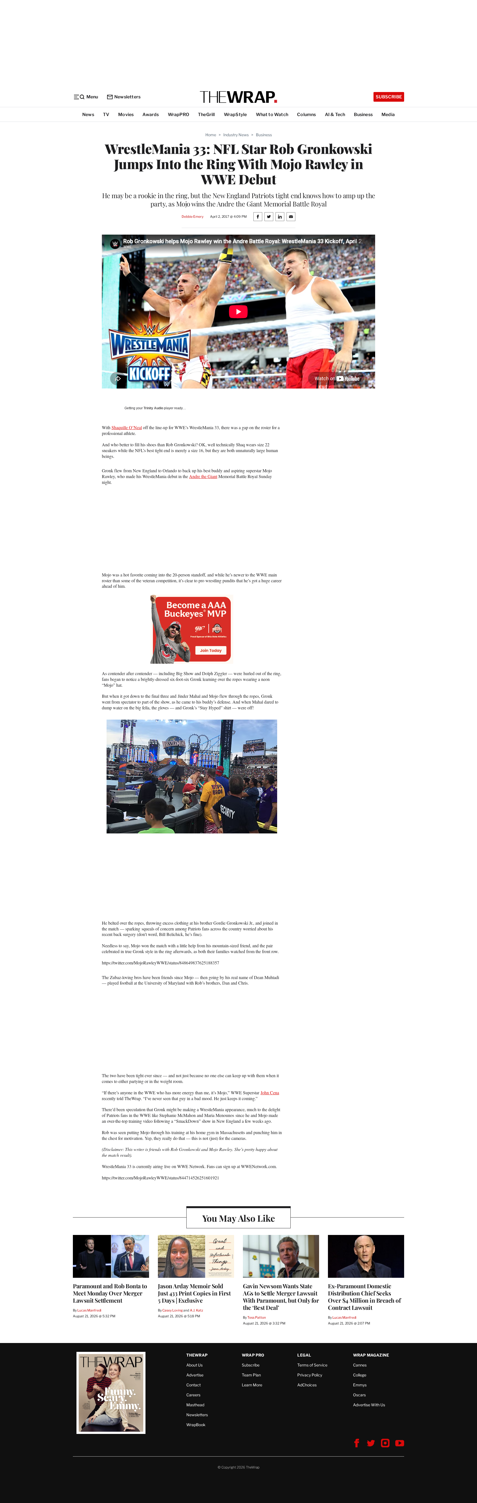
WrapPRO (178, 114)
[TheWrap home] (238, 97)
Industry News (236, 134)
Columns (306, 114)
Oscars (359, 1394)
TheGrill (206, 114)
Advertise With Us (369, 1404)
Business (363, 114)
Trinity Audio (153, 408)
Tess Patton (256, 1317)
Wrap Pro (253, 1355)
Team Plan (251, 1375)
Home (210, 134)
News (88, 114)
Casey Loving (172, 1310)
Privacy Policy (309, 1375)
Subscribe (389, 96)
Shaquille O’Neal (127, 427)
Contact (193, 1385)
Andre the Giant (203, 476)
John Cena (270, 1092)
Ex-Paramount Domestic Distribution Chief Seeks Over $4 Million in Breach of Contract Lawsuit (364, 1296)
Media (388, 114)
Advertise (194, 1375)
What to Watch (272, 114)
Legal (304, 1355)
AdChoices (307, 1385)
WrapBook (195, 1424)
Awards (150, 114)
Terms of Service (312, 1365)
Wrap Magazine (371, 1355)
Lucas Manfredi (89, 1310)
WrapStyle (235, 114)
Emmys (360, 1385)
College (359, 1375)
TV (106, 114)
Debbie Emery (192, 216)
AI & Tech (335, 114)
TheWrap (197, 1355)
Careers (193, 1394)
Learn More (252, 1385)
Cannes (360, 1365)
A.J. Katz (196, 1310)
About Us (194, 1365)
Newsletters (127, 96)
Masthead (195, 1404)
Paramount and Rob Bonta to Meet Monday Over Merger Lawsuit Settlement (110, 1293)
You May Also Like (238, 1218)
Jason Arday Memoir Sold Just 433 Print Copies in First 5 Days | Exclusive (194, 1293)
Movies (126, 114)
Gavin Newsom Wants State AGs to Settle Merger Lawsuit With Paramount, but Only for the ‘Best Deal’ (281, 1296)
